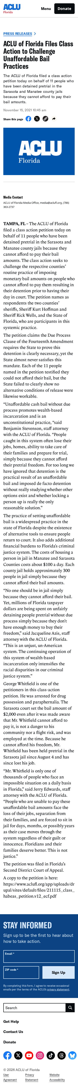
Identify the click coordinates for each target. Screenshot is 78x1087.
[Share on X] (37, 120)
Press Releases (17, 34)
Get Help (11, 1021)
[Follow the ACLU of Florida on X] (18, 1056)
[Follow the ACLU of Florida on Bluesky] (72, 1056)
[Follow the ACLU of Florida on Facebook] (7, 1056)
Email (9, 953)
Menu (46, 8)
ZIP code (11, 969)
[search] (70, 1007)
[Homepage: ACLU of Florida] (17, 8)
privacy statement (58, 989)
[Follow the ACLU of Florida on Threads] (61, 1056)
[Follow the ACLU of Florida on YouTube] (29, 1056)
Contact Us (13, 1031)
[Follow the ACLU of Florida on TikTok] (51, 1056)
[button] (45, 119)
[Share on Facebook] (28, 120)
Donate (64, 8)
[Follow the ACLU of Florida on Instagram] (40, 1056)
